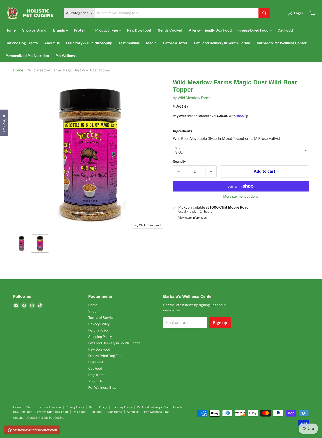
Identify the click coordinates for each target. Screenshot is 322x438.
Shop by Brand (34, 30)
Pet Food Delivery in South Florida (222, 43)
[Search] (264, 13)
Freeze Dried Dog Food (105, 356)
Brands (59, 30)
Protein (80, 30)
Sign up (220, 322)
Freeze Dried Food (253, 30)
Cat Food (285, 30)
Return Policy (98, 330)
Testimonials (129, 43)
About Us (52, 43)
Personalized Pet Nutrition (27, 56)
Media (151, 43)
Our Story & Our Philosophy (89, 43)
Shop (92, 311)
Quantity (179, 161)
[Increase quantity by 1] (211, 171)
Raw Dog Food (139, 30)
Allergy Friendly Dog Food (210, 30)
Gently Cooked (170, 30)
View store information (192, 217)
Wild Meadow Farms (194, 98)
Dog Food (95, 362)
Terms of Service (101, 318)
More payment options (240, 197)
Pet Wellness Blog (102, 388)
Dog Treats (96, 375)
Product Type (107, 30)
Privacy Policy (99, 324)
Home (10, 30)
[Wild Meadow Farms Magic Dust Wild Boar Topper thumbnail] (21, 243)
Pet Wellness (65, 56)
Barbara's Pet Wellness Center (282, 43)
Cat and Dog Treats (21, 43)
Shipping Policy (100, 337)
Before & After (175, 43)
